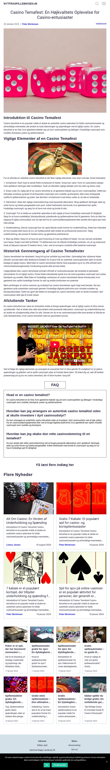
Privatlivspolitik (60, 765)
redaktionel (101, 23)
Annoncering (74, 745)
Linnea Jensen (13, 545)
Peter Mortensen (30, 24)
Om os (74, 749)
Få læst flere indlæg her (55, 465)
